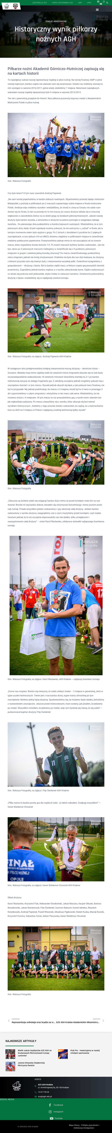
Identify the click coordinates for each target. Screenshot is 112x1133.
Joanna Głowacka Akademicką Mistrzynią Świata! (31, 1064)
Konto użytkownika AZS (62, 2)
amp (80, 2)
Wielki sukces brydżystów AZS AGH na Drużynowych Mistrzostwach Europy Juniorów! (34, 1053)
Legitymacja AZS (39, 2)
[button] (97, 9)
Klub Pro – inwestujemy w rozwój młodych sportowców (85, 1052)
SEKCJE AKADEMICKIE (56, 21)
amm (89, 2)
